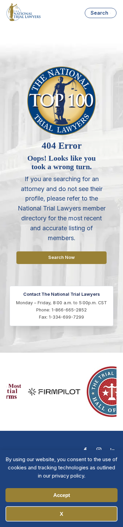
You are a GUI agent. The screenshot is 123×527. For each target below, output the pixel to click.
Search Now (61, 257)
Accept (61, 495)
